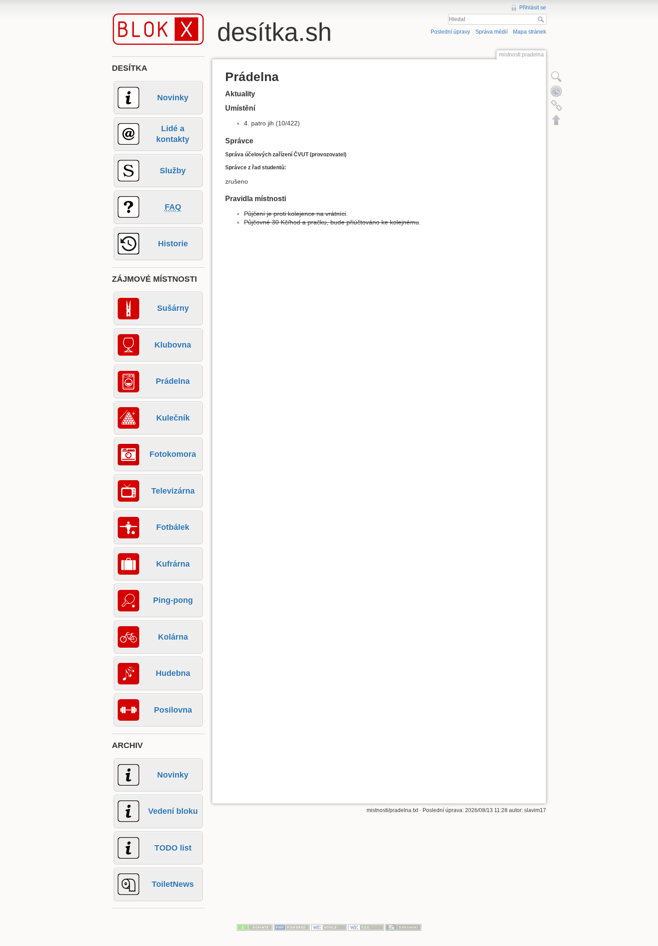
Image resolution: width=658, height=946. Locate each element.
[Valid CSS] (366, 927)
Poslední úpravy (450, 32)
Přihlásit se (532, 7)
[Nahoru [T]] (556, 119)
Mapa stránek (529, 32)
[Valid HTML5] (329, 927)
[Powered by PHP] (292, 927)
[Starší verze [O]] (556, 91)
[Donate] (255, 927)
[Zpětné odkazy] (556, 105)
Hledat (542, 19)
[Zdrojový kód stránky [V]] (556, 76)
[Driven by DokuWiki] (403, 927)
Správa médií (491, 32)
